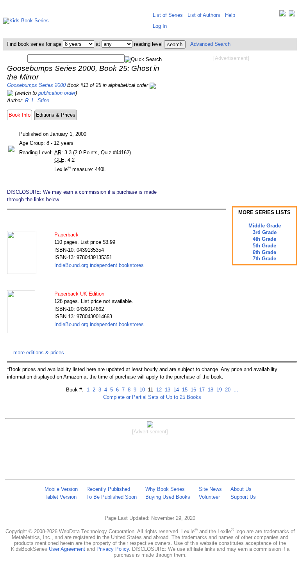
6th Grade (264, 252)
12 (158, 390)
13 (166, 390)
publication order (56, 93)
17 (201, 390)
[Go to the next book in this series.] (10, 93)
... (235, 390)
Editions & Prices (55, 115)
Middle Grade (264, 226)
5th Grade (264, 246)
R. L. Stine (37, 100)
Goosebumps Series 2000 (36, 85)
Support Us (243, 497)
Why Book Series (165, 489)
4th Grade (264, 239)
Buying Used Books (167, 497)
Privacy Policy (112, 549)
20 (226, 390)
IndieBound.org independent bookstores (99, 265)
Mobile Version (61, 489)
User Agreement (67, 549)
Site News (210, 489)
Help (230, 15)
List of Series (168, 15)
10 (141, 390)
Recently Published (108, 489)
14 (175, 390)
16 (192, 390)
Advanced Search (210, 44)
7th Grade (264, 258)
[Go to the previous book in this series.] (153, 85)
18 (209, 390)
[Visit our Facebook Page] (292, 15)
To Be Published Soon (111, 497)
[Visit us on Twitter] (282, 15)
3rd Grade (265, 232)
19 (218, 390)
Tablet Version (61, 497)
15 (184, 390)
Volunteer (209, 497)
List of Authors (204, 15)
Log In (160, 26)
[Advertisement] (231, 124)
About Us (241, 489)
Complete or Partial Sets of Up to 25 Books (152, 397)
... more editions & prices (35, 352)
